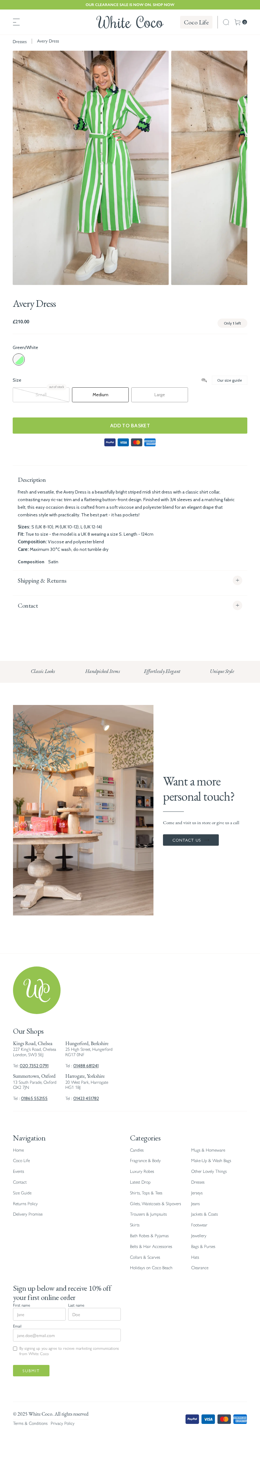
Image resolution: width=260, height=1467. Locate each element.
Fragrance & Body (145, 1160)
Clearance (199, 1267)
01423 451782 (86, 1098)
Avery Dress (48, 40)
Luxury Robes (142, 1171)
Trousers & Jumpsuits (148, 1214)
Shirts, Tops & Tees (146, 1193)
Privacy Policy (63, 1423)
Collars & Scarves (145, 1257)
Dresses (20, 41)
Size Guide (22, 1193)
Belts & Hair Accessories (151, 1246)
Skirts (135, 1225)
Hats (195, 1257)
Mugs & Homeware (208, 1150)
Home (18, 1150)
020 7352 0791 (34, 1066)
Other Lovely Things (209, 1171)
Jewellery (198, 1235)
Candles (137, 1150)
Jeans (195, 1203)
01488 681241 (86, 1066)
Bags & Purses (203, 1246)
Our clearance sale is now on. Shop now (130, 5)
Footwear (199, 1225)
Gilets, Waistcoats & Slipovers (155, 1203)
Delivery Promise (27, 1214)
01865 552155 (34, 1098)
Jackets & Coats (204, 1214)
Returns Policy (25, 1203)
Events (18, 1171)
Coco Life (196, 22)
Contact (20, 1182)
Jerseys (197, 1193)
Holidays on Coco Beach (151, 1267)
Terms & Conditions (30, 1423)
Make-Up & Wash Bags (211, 1160)
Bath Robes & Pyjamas (149, 1235)
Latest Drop (140, 1182)
